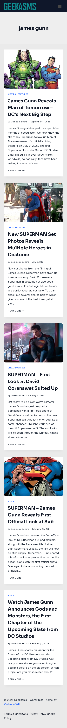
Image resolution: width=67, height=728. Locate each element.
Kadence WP (12, 704)
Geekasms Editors (20, 262)
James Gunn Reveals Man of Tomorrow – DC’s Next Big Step (32, 107)
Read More (16, 170)
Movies (12, 94)
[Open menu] (59, 6)
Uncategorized (17, 227)
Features (23, 94)
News (11, 501)
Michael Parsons (19, 121)
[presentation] (33, 69)
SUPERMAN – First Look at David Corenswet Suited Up (33, 381)
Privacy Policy (37, 714)
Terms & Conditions (16, 714)
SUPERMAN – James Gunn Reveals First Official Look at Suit (31, 515)
